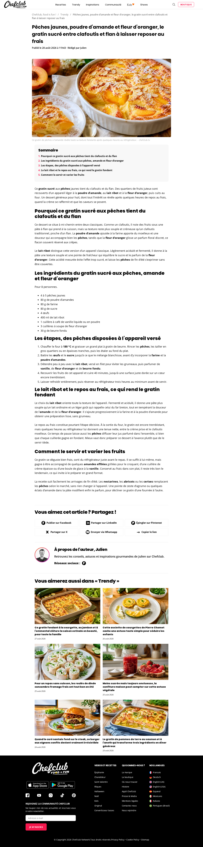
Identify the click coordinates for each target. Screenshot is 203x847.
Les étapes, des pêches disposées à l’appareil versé (70, 165)
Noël (96, 796)
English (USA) (159, 786)
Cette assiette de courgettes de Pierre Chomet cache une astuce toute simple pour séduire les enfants (133, 631)
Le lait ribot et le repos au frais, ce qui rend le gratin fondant (76, 170)
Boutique (186, 4)
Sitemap (145, 839)
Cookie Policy (132, 839)
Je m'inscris (36, 827)
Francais (157, 772)
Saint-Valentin (101, 781)
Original (98, 805)
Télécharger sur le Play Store (62, 785)
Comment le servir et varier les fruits (62, 174)
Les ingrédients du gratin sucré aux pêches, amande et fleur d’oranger (82, 160)
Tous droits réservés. (100, 839)
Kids (96, 800)
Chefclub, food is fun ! (44, 14)
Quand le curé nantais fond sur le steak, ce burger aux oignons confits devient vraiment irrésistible (67, 741)
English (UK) (158, 781)
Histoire (125, 786)
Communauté (113, 4)
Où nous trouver (130, 781)
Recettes (60, 4)
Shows (144, 4)
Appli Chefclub (129, 791)
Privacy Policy (117, 839)
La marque (127, 772)
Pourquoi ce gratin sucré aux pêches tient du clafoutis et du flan (79, 156)
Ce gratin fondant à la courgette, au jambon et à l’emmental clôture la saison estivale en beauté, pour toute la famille (66, 631)
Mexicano (157, 796)
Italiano (156, 800)
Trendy (76, 4)
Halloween (99, 791)
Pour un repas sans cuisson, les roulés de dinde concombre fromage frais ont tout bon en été (65, 685)
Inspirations (92, 4)
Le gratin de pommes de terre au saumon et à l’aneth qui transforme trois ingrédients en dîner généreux (134, 743)
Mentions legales (130, 800)
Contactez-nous (129, 805)
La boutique (127, 777)
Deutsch (157, 777)
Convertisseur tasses (104, 810)
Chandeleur (100, 777)
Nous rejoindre (129, 810)
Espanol (156, 791)
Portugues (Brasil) (161, 805)
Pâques (97, 786)
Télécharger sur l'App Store (37, 785)
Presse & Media (129, 796)
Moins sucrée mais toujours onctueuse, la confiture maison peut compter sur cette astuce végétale (134, 687)
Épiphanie (99, 772)
